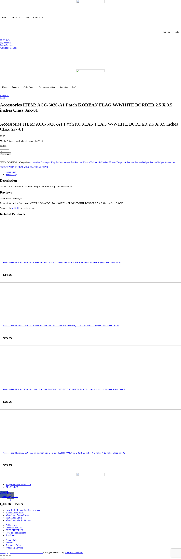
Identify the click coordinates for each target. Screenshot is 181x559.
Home (4, 18)
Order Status (28, 87)
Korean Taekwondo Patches (95, 162)
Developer (45, 162)
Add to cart (5, 154)
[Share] (7, 555)
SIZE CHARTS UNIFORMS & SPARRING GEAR (24, 167)
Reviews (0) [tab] (11, 174)
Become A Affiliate (47, 87)
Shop (26, 18)
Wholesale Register (8, 48)
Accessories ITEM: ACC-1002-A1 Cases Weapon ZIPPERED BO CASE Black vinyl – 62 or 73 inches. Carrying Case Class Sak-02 (61, 326)
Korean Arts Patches (73, 162)
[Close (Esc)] (9, 555)
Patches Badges (142, 162)
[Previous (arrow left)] (1, 558)
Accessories (34, 162)
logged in (16, 208)
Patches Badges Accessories (162, 162)
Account (15, 87)
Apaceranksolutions (74, 552)
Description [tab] (11, 172)
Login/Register (6, 45)
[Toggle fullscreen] (4, 555)
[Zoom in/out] (1, 555)
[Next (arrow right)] (4, 558)
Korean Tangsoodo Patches (121, 162)
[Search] (142, 61)
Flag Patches (57, 162)
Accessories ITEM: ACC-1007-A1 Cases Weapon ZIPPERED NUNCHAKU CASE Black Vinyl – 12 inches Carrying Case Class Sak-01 (62, 262)
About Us (16, 18)
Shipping (166, 32)
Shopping (64, 87)
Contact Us (38, 18)
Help (177, 32)
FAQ (74, 87)
